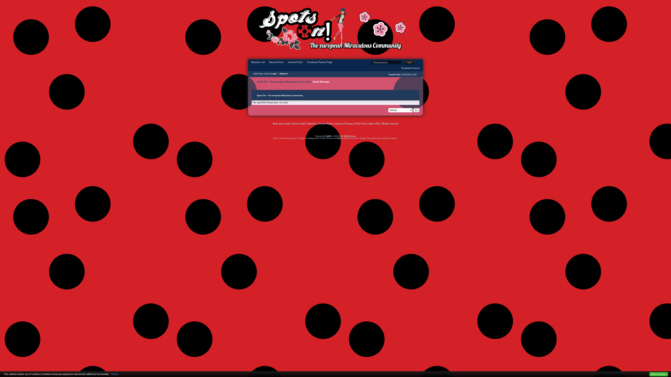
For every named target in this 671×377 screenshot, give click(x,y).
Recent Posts (276, 62)
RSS (377, 123)
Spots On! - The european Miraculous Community (284, 81)
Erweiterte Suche (410, 68)
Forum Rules (326, 123)
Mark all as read (281, 123)
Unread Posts (295, 62)
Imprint (339, 123)
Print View (360, 123)
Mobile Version (390, 123)
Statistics (312, 123)
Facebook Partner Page (319, 62)
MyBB (328, 136)
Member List (258, 62)
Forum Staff (298, 123)
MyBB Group (350, 136)
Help (370, 123)
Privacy (349, 123)
